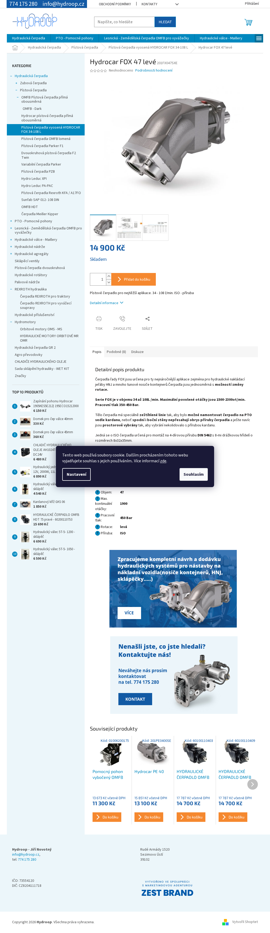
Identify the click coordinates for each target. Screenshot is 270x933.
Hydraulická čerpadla (31, 76)
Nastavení (76, 474)
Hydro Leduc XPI (34, 178)
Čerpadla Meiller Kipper (39, 214)
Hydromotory (25, 322)
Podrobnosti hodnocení (153, 70)
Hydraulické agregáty (32, 254)
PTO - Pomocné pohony (33, 221)
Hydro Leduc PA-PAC (37, 186)
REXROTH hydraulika (31, 289)
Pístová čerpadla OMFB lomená (45, 139)
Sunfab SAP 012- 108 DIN (40, 199)
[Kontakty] (174, 589)
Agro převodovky (28, 354)
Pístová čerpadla (33, 90)
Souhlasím (194, 474)
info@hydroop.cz (25, 854)
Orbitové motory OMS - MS (41, 329)
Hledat (165, 22)
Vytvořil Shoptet (245, 922)
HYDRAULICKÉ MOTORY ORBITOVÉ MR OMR (49, 338)
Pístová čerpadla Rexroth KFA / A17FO (51, 193)
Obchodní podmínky (115, 4)
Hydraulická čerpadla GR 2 (35, 347)
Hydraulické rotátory (31, 275)
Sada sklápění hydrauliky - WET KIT (42, 368)
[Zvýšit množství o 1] (108, 276)
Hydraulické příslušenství (34, 315)
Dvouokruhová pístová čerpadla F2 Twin (48, 155)
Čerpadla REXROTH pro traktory (45, 296)
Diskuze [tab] (137, 352)
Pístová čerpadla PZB (38, 171)
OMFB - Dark (32, 108)
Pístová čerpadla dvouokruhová (40, 268)
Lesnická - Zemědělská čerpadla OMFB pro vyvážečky (48, 230)
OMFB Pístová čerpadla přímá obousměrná (44, 100)
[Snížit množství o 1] (108, 282)
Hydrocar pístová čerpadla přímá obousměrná (47, 118)
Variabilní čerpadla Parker (41, 164)
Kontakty (149, 4)
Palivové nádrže (27, 282)
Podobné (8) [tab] (116, 352)
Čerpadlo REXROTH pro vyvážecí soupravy (45, 305)
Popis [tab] (97, 352)
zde (163, 461)
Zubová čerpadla (33, 83)
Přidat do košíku (137, 279)
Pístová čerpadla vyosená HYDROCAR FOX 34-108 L (50, 130)
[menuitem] (28, 38)
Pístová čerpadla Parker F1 (42, 146)
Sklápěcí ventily (27, 261)
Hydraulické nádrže (30, 246)
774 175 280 (27, 859)
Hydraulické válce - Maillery (36, 239)
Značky (20, 376)
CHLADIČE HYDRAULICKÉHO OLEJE (40, 361)
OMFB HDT (29, 207)
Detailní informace (104, 303)
